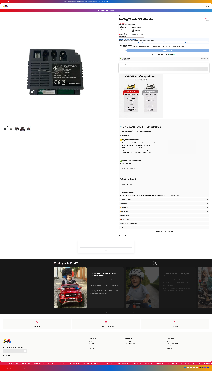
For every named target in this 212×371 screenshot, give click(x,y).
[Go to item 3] (16, 128)
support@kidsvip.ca (128, 184)
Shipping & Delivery (171, 345)
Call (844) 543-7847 (141, 42)
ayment (175, 324)
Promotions (91, 350)
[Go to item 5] (28, 128)
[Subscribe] (25, 351)
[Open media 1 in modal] (58, 70)
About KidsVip (170, 348)
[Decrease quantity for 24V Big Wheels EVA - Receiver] (120, 50)
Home (90, 341)
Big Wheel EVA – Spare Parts (134, 15)
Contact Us (91, 348)
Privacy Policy (128, 346)
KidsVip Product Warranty (172, 343)
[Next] (110, 72)
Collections (124, 15)
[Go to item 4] (22, 128)
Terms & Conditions (129, 341)
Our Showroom (92, 343)
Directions (186, 42)
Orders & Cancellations (130, 343)
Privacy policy (5, 368)
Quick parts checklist (122, 36)
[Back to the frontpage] (119, 15)
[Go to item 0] (5, 128)
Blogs (90, 346)
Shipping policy (26, 368)
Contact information (21, 368)
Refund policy (9, 368)
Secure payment (175, 326)
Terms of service (14, 368)
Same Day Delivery (171, 346)
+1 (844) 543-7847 (36, 326)
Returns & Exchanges (129, 345)
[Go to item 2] (11, 128)
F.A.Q (90, 345)
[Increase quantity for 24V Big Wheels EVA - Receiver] (124, 50)
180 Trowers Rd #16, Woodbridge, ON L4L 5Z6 (106, 326)
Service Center (170, 341)
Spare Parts (170, 231)
